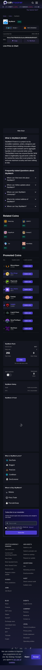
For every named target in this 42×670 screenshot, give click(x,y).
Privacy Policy (15, 528)
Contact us (26, 619)
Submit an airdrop (28, 554)
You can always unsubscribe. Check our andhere (20, 527)
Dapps (7, 614)
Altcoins (7, 628)
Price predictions (10, 582)
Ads (24, 566)
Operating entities (28, 641)
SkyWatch (16, 16)
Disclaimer (26, 638)
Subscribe (21, 532)
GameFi (7, 618)
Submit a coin (9, 569)
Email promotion (28, 573)
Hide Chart (21, 131)
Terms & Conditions (29, 627)
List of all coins (9, 549)
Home (4, 16)
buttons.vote (27, 266)
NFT (6, 632)
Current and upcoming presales (11, 554)
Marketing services (29, 570)
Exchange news (10, 621)
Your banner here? (32, 10)
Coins (10, 16)
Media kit (26, 615)
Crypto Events (27, 604)
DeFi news (8, 611)
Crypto (7, 639)
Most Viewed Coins (11, 565)
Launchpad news (10, 625)
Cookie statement (28, 634)
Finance (7, 607)
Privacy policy (27, 630)
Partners (26, 612)
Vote (21, 360)
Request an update (29, 558)
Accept (35, 657)
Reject (27, 657)
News (6, 604)
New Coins (8, 558)
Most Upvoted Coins (11, 562)
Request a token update (10, 573)
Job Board (8, 591)
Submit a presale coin (30, 551)
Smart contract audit (29, 581)
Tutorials (7, 635)
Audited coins (27, 585)
